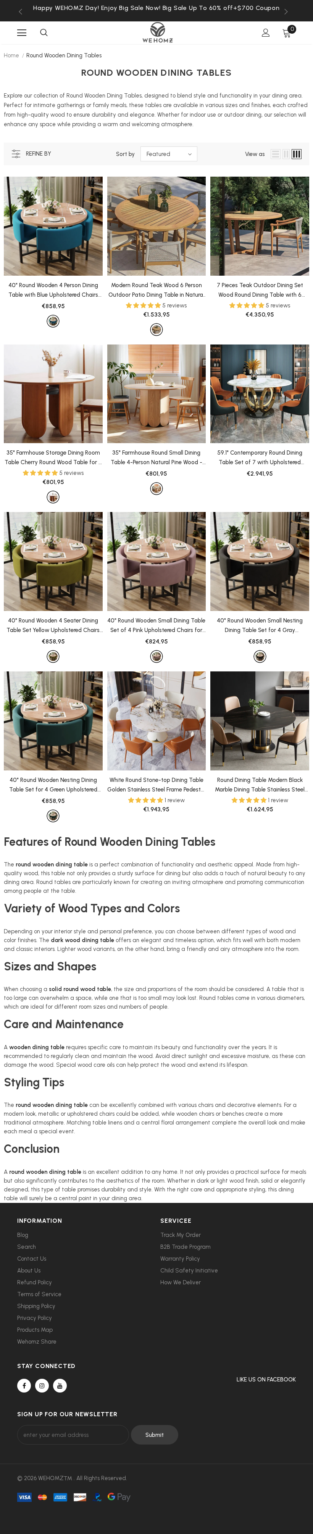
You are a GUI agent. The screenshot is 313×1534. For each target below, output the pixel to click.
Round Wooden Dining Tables (64, 55)
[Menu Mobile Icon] (21, 32)
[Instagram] (42, 1386)
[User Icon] (266, 33)
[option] (156, 8)
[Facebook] (24, 1386)
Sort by (125, 154)
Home (11, 55)
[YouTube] (60, 1386)
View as (255, 154)
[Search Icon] (44, 33)
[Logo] (157, 32)
